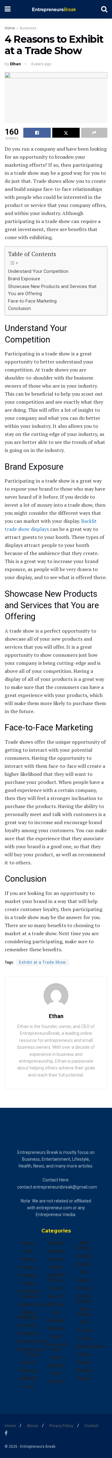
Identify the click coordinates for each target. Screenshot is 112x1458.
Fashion (28, 1362)
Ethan (15, 64)
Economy (28, 1325)
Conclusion (19, 308)
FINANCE (28, 1378)
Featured (28, 1370)
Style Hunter (84, 1312)
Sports (84, 1280)
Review (84, 1264)
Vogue (84, 1362)
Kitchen (56, 1304)
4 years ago (41, 64)
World (84, 1378)
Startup (84, 1288)
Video (84, 1354)
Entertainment (31, 1341)
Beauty (28, 1259)
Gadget (56, 1243)
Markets (56, 1328)
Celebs (28, 1283)
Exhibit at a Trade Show (42, 962)
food (28, 1386)
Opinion (56, 1365)
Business (28, 28)
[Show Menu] (8, 9)
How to (56, 1296)
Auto (28, 1251)
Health (56, 1267)
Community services (29, 1294)
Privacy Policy (61, 1425)
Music (56, 1336)
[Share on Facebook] (37, 133)
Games (56, 1259)
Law (56, 1312)
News (56, 1357)
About (32, 1425)
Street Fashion (84, 1299)
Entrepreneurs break (32, 1352)
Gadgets (56, 1251)
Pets (56, 1373)
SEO (84, 1272)
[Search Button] (104, 9)
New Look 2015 (56, 1347)
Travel (84, 1338)
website (84, 1370)
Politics (56, 1381)
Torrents (84, 1330)
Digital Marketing (28, 1315)
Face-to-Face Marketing (32, 301)
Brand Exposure (24, 279)
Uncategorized (88, 1346)
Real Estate (84, 1245)
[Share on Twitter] (66, 133)
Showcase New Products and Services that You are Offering (52, 290)
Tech (84, 1322)
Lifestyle (56, 1320)
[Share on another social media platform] (94, 133)
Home (10, 28)
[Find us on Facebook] (6, 1433)
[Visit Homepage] (55, 9)
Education (28, 1333)
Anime (28, 1243)
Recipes (84, 1256)
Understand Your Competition (38, 271)
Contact (91, 1425)
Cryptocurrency (33, 1304)
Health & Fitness (56, 1278)
